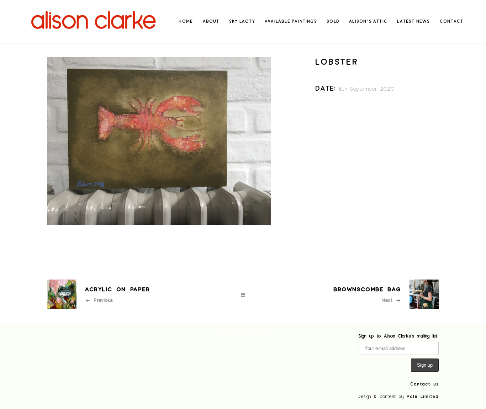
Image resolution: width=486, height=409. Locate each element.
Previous (103, 300)
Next (386, 300)
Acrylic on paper (117, 289)
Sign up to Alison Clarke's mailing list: (399, 335)
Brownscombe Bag (367, 289)
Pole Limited (423, 396)
